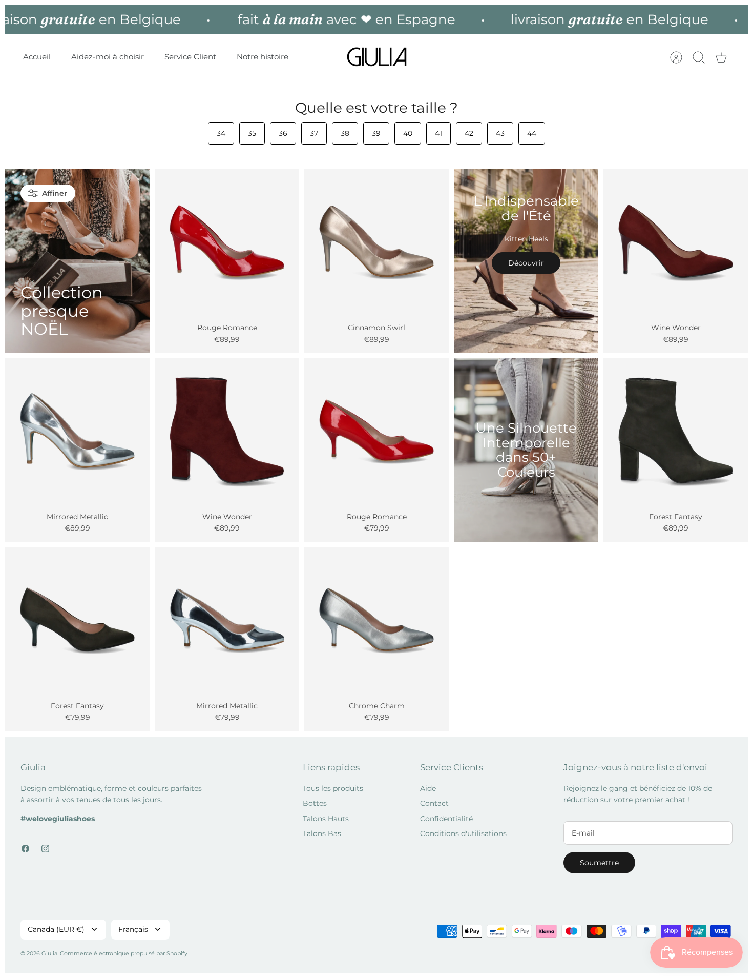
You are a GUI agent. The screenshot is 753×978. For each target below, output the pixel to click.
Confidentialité (446, 818)
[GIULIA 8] (227, 241)
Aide (428, 788)
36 (283, 133)
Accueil (37, 57)
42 (469, 133)
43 (500, 133)
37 (314, 133)
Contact (434, 803)
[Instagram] (45, 849)
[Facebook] (25, 849)
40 (407, 133)
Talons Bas (322, 833)
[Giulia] (377, 57)
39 (376, 133)
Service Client (190, 57)
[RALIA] (227, 430)
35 (252, 133)
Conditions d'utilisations (463, 833)
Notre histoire (262, 57)
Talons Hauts (326, 818)
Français (133, 929)
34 (221, 133)
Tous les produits (333, 788)
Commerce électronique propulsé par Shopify (123, 953)
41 (438, 133)
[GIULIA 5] (376, 430)
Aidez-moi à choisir (107, 57)
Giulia (49, 953)
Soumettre (599, 862)
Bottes (315, 803)
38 (345, 133)
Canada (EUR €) (56, 929)
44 (531, 133)
